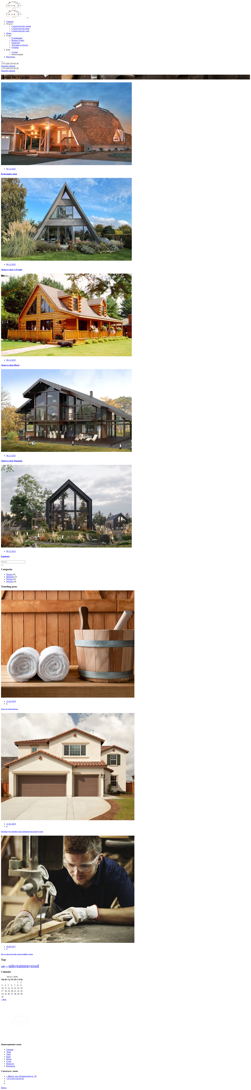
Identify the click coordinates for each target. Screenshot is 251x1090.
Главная (9, 1049)
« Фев (3, 999)
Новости (10, 1064)
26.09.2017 (11, 946)
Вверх (4, 1088)
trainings (23, 966)
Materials (10, 577)
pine (6, 966)
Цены (8, 1059)
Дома (8, 1052)
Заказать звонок (8, 66)
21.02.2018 (11, 701)
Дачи (8, 1054)
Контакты (10, 1066)
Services (9, 581)
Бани (8, 1056)
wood (34, 966)
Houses (9, 574)
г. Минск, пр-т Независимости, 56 (21, 1076)
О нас (8, 1061)
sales (12, 966)
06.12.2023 (11, 169)
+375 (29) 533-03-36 (15, 1078)
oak (3, 966)
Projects (9, 579)
